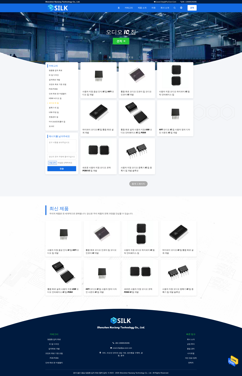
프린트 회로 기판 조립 (57, 84)
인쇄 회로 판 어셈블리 (57, 94)
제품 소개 (142, 8)
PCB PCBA (53, 89)
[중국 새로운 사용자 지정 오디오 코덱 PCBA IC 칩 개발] (98, 151)
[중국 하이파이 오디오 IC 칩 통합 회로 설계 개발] (98, 113)
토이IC (51, 126)
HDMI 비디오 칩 (55, 98)
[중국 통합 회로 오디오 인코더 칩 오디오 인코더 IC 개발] (137, 75)
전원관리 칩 (53, 117)
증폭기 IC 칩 (54, 108)
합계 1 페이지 (138, 184)
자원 (154, 8)
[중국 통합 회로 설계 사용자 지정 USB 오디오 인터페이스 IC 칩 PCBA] (137, 113)
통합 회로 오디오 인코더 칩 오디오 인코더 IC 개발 (136, 93)
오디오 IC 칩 (54, 103)
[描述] (181, 8)
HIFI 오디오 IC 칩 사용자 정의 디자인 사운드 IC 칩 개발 (174, 131)
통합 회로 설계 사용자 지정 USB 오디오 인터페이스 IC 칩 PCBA (136, 131)
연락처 (190, 363)
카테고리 (129, 8)
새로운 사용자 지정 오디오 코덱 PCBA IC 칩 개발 (96, 169)
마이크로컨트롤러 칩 (57, 122)
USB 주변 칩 (54, 112)
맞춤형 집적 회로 (55, 70)
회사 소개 (165, 8)
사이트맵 (190, 353)
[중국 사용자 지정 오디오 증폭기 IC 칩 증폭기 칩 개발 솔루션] (137, 151)
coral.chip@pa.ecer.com (166, 2)
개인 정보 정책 (191, 358)
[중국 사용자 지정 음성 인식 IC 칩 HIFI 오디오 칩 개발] (98, 75)
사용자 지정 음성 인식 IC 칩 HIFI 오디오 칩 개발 (98, 93)
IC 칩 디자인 (54, 75)
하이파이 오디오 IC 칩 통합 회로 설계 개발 (98, 131)
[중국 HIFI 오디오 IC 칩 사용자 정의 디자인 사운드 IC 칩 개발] (175, 113)
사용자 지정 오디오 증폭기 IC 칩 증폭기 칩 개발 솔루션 (136, 169)
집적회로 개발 (54, 80)
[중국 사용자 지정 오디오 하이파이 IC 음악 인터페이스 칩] (175, 75)
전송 (62, 169)
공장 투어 (191, 344)
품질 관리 (191, 349)
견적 (192, 8)
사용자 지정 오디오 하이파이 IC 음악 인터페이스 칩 (174, 93)
